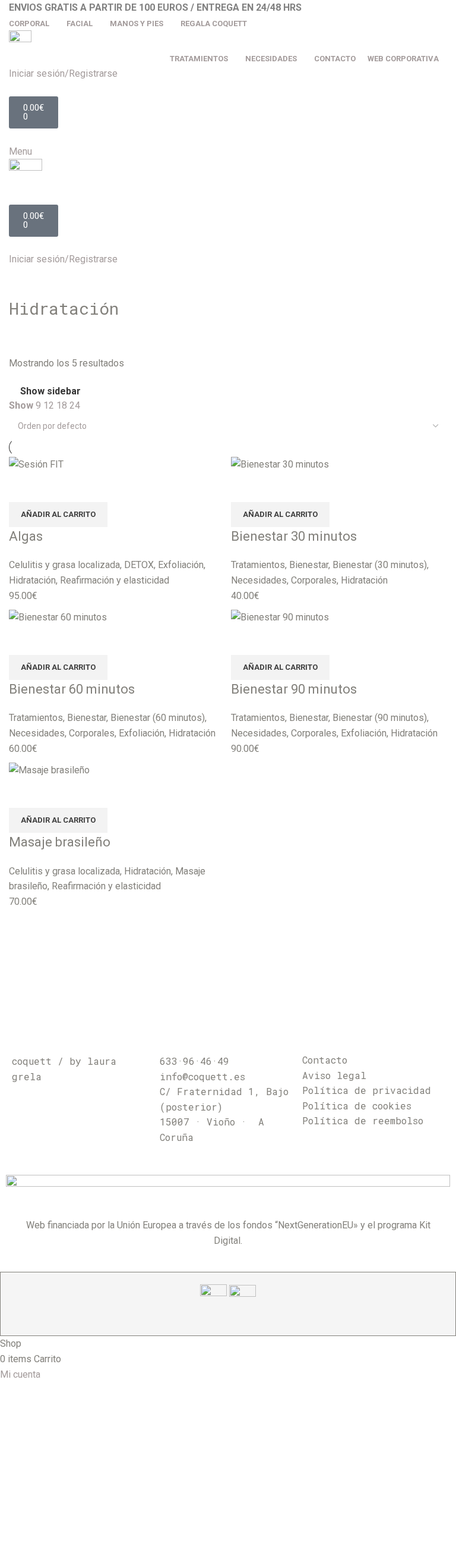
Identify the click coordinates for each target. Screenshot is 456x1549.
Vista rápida (24, 487)
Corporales (314, 580)
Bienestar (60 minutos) (157, 717)
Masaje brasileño (59, 842)
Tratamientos (258, 564)
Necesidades (259, 580)
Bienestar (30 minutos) (379, 564)
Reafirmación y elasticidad (114, 580)
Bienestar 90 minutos (294, 689)
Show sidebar (50, 391)
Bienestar (308, 564)
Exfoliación (181, 564)
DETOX (139, 564)
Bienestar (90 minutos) (379, 717)
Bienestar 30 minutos (294, 536)
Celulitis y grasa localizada (64, 564)
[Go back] (24, 282)
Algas (26, 536)
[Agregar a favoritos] (56, 487)
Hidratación (32, 580)
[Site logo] (20, 39)
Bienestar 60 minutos (72, 689)
